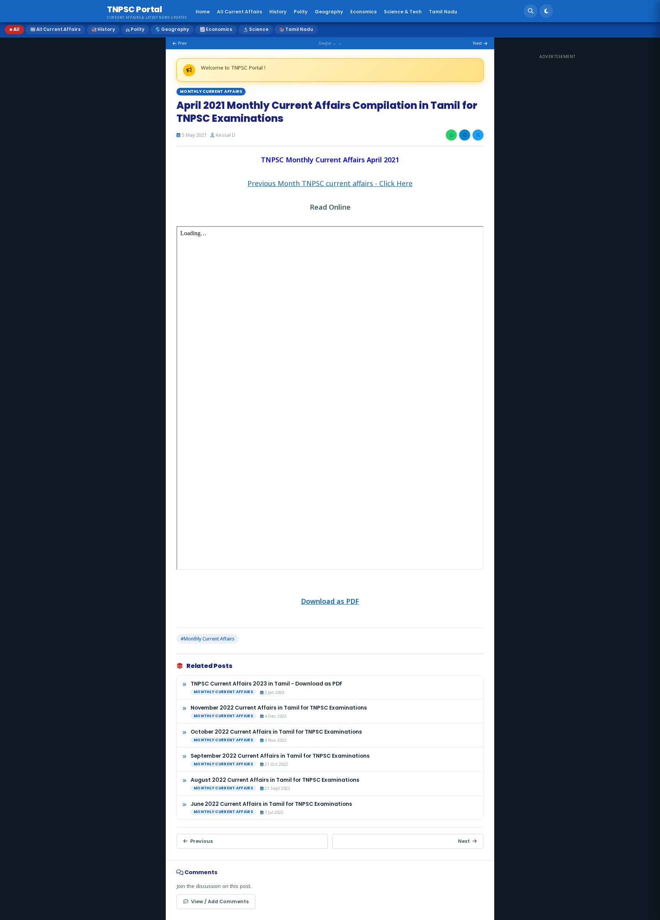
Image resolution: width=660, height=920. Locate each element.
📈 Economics (216, 29)
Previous (201, 841)
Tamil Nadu (443, 11)
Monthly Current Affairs (211, 91)
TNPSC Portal (134, 9)
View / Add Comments (220, 901)
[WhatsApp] (451, 135)
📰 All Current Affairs (55, 29)
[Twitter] (478, 135)
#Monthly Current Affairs (208, 638)
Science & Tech (403, 11)
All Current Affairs (239, 11)
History (277, 11)
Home (203, 11)
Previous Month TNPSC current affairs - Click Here (329, 183)
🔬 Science (256, 29)
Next (464, 841)
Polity (300, 11)
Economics (363, 11)
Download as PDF (330, 601)
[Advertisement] (596, 176)
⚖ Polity (135, 29)
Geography (329, 11)
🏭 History (103, 29)
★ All (14, 29)
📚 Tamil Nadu (296, 29)
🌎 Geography (172, 29)
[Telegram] (464, 135)
